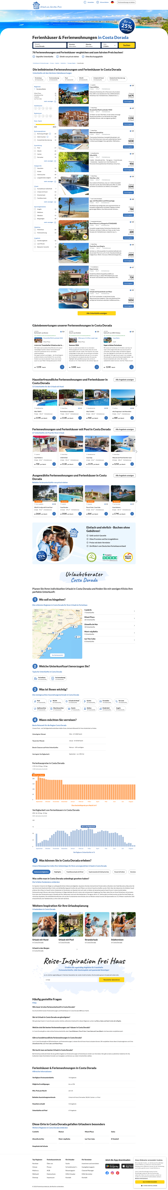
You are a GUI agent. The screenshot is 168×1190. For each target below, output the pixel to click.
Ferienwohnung (46, 232)
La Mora (97, 1021)
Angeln (46, 209)
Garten (46, 154)
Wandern (46, 215)
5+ (50, 108)
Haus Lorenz (94, 269)
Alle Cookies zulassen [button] (150, 1182)
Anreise (72, 44)
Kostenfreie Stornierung (46, 140)
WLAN (46, 151)
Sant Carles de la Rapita (113, 1021)
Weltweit (35, 1174)
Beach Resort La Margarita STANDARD (103, 223)
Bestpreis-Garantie (46, 247)
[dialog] (149, 1172)
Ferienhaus (46, 229)
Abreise (88, 44)
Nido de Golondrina (96, 132)
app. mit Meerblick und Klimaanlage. (102, 201)
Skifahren (46, 212)
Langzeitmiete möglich (46, 178)
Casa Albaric (99, 1031)
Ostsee (34, 1167)
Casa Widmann (73, 1031)
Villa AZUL (93, 155)
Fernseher (46, 157)
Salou (102, 1021)
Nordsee (35, 1163)
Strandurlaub (46, 195)
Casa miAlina (94, 87)
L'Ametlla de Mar (58, 894)
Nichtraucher (46, 174)
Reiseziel (37, 44)
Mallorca (35, 1170)
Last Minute (46, 244)
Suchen (126, 45)
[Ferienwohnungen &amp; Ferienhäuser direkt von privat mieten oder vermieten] (47, 7)
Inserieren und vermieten (90, 1163)
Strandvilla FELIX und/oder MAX (101, 110)
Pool (46, 148)
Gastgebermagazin (88, 1167)
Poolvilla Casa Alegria (97, 246)
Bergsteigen (46, 218)
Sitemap (35, 1177)
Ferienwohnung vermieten (126, 2)
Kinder (46, 171)
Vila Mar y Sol (94, 178)
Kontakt (68, 1177)
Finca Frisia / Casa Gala (86, 1031)
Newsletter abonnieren (112, 980)
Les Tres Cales (47, 1043)
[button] (149, 1185)
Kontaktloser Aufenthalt (46, 188)
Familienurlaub (46, 198)
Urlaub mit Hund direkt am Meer (101, 292)
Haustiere (46, 168)
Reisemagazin (70, 1170)
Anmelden (91, 2)
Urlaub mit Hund (46, 192)
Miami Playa (58, 1043)
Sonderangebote (46, 240)
